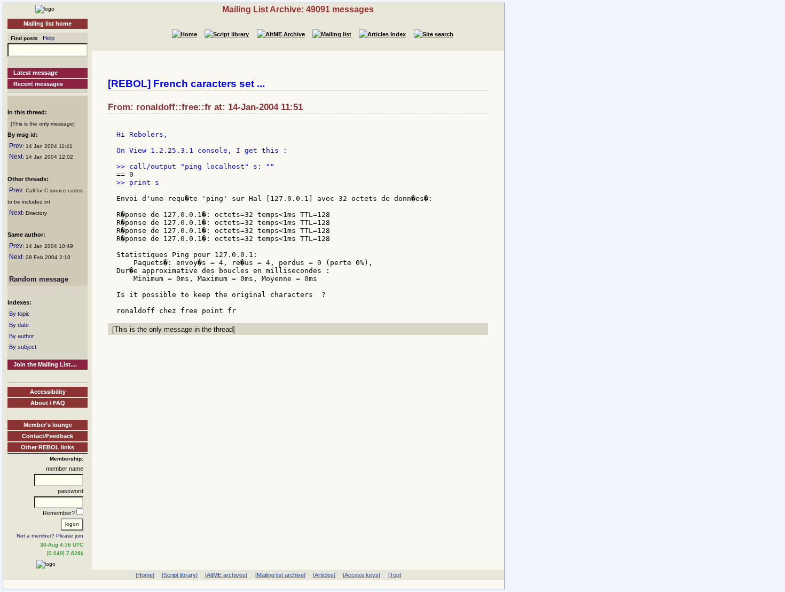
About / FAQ (47, 403)
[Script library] (180, 575)
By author (21, 336)
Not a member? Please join (50, 536)
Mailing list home (47, 23)
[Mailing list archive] (280, 575)
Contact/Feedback (47, 436)
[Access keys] (361, 575)
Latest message (35, 72)
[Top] (394, 575)
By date (19, 325)
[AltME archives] (226, 575)
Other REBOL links (47, 447)
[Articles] (324, 575)
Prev (15, 146)
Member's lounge (47, 425)
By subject (22, 347)
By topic (19, 313)
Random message (38, 279)
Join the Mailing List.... (45, 364)
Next (15, 156)
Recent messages (38, 84)
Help (48, 38)
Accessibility (48, 391)
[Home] (44, 8)
